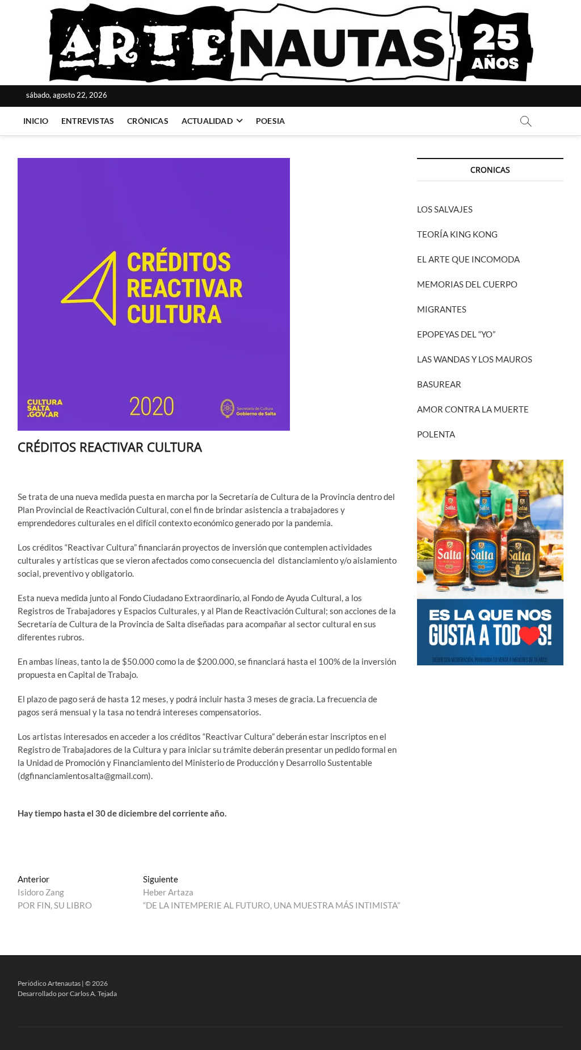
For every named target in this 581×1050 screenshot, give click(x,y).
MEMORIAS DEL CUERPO (467, 284)
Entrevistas (87, 121)
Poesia (270, 121)
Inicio (35, 121)
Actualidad (207, 121)
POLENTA (436, 434)
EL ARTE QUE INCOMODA (468, 259)
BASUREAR (439, 384)
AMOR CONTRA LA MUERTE (473, 409)
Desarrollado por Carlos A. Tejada (67, 993)
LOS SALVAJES (445, 209)
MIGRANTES (441, 309)
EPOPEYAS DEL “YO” (456, 334)
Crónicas (148, 121)
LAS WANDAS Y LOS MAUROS (474, 359)
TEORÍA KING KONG (457, 234)
